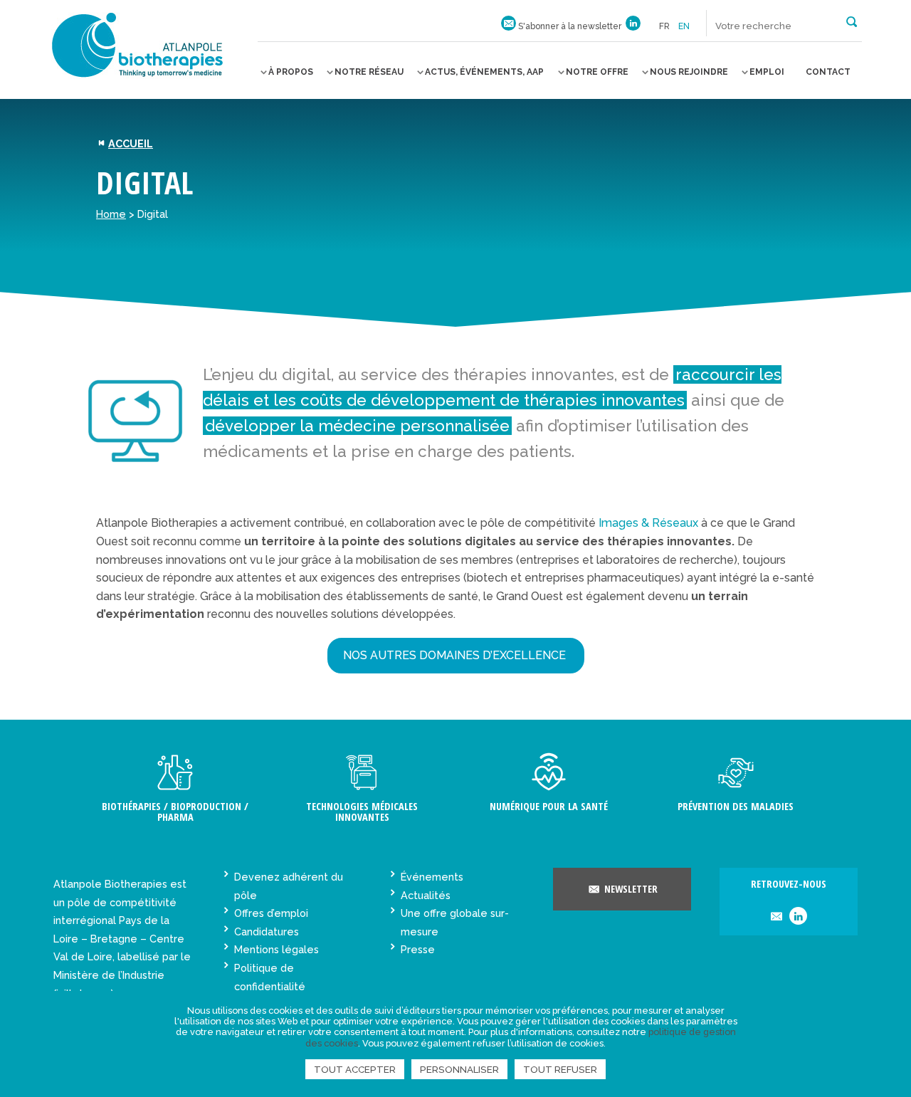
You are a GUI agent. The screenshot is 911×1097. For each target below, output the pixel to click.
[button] (851, 20)
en (684, 26)
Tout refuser (560, 1069)
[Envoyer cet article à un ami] (776, 917)
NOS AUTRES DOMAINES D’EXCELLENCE (456, 655)
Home (111, 214)
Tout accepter (355, 1069)
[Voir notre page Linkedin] (633, 26)
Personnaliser (459, 1069)
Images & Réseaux (648, 523)
